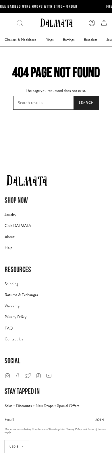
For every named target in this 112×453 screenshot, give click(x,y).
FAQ (9, 328)
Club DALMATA (18, 226)
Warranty (12, 306)
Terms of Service (97, 429)
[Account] (91, 23)
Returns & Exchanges (21, 295)
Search (86, 102)
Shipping (11, 284)
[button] (19, 23)
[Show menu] (7, 23)
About (10, 237)
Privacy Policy (16, 317)
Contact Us (14, 339)
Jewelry (10, 215)
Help (8, 248)
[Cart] (104, 23)
